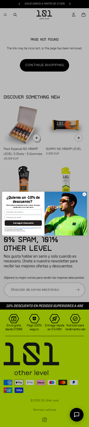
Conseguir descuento (23, 223)
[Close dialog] (84, 194)
